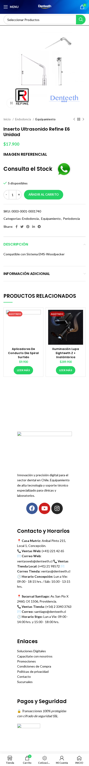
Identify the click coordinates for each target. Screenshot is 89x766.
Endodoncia (23, 119)
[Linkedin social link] (33, 227)
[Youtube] (44, 508)
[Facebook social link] (16, 227)
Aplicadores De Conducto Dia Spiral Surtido (23, 353)
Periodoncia (71, 218)
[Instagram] (57, 508)
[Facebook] (32, 508)
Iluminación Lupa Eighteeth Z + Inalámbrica (65, 353)
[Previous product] (74, 119)
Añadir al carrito (44, 194)
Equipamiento (45, 119)
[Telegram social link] (39, 227)
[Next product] (83, 119)
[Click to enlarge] (11, 103)
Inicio (7, 119)
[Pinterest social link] (28, 227)
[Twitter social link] (22, 227)
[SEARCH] (81, 19)
